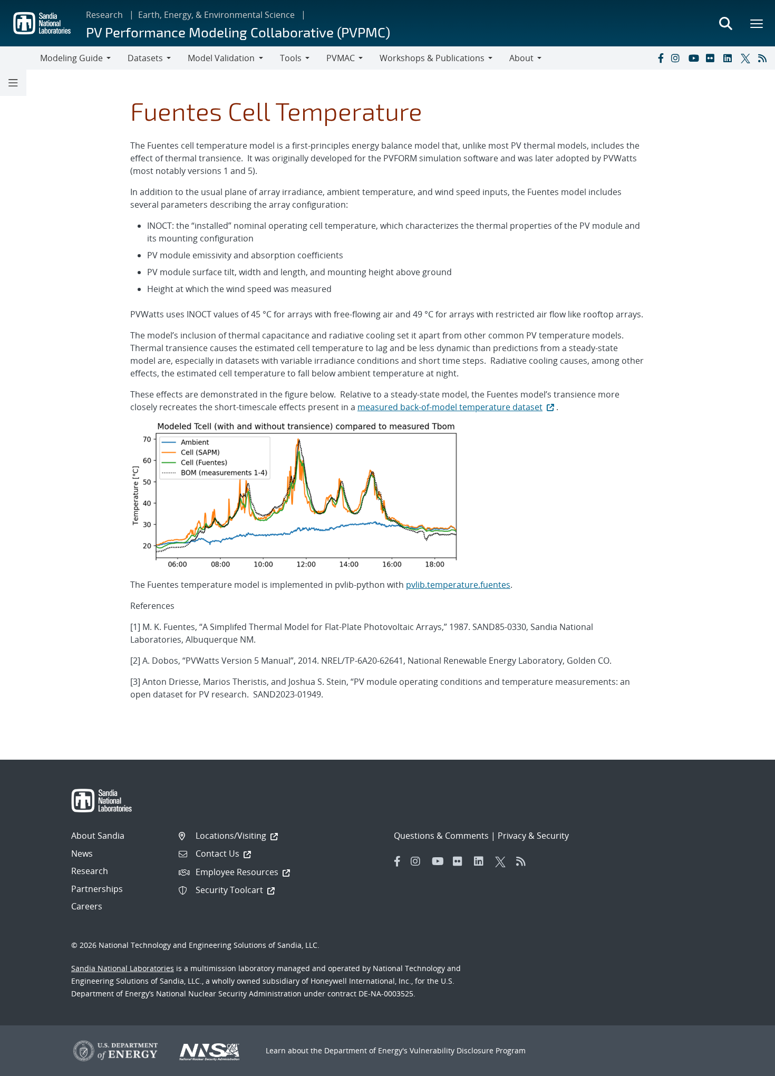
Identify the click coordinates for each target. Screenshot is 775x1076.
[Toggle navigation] (20, 58)
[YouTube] (695, 58)
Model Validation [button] (221, 58)
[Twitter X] (747, 58)
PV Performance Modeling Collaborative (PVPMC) (238, 32)
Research (104, 15)
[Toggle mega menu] (757, 23)
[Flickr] (712, 58)
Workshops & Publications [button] (432, 58)
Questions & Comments (441, 835)
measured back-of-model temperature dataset (449, 407)
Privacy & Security (533, 835)
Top (743, 1064)
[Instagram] (677, 58)
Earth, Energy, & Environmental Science (216, 15)
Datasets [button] (145, 58)
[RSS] (764, 58)
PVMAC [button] (340, 58)
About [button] (521, 58)
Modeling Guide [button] (71, 58)
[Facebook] (660, 58)
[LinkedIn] (729, 58)
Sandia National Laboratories (122, 968)
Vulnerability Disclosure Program (468, 1050)
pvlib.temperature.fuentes (458, 584)
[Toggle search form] (725, 23)
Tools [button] (291, 58)
